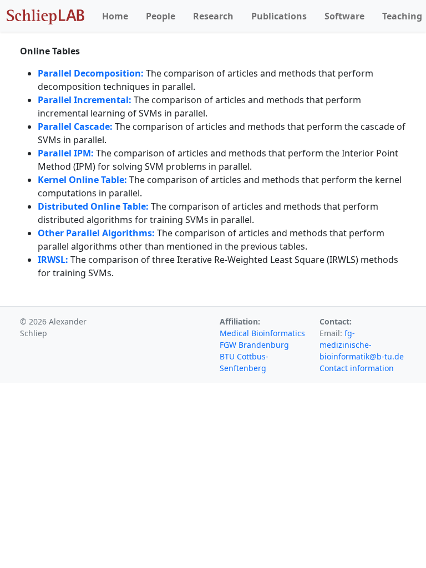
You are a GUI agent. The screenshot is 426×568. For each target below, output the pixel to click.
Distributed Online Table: (93, 206)
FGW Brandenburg (254, 344)
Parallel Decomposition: (91, 73)
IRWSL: (53, 259)
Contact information (357, 368)
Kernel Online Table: (82, 180)
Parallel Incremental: (84, 100)
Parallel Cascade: (75, 126)
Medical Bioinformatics (262, 333)
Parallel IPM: (66, 153)
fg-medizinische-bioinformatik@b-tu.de (362, 345)
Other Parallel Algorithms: (97, 233)
